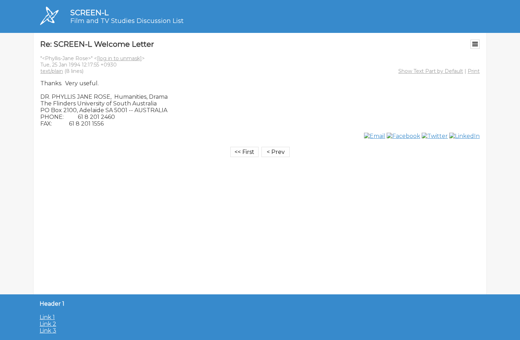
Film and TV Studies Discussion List (127, 21)
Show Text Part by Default (430, 71)
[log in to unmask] (119, 58)
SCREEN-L (89, 12)
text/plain (51, 71)
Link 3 (48, 330)
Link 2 (48, 324)
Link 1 (47, 317)
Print (474, 71)
